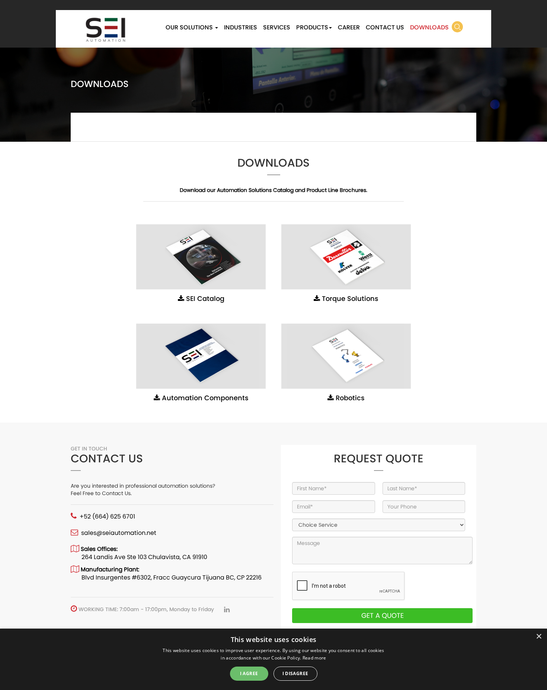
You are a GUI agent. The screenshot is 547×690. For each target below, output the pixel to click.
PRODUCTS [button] (312, 27)
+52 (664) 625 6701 (107, 516)
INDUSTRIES (240, 27)
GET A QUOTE (382, 615)
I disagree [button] (295, 673)
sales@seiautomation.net (118, 533)
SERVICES (276, 27)
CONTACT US (385, 27)
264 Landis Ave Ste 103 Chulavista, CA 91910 (144, 557)
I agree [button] (249, 673)
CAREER (349, 27)
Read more (314, 658)
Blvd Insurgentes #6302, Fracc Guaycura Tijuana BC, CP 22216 (171, 577)
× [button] (538, 636)
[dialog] (273, 659)
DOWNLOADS (429, 27)
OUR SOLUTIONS (190, 27)
